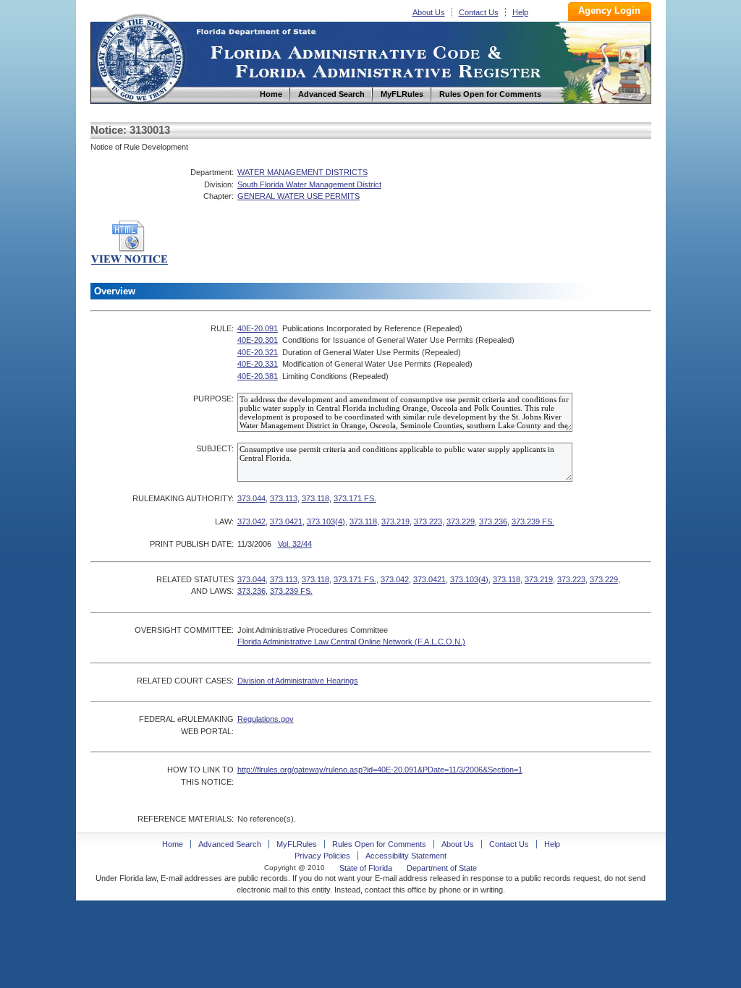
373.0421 (286, 521)
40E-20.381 (257, 376)
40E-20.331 (257, 363)
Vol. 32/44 (295, 544)
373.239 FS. (533, 521)
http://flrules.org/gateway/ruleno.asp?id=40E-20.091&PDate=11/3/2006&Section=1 (379, 769)
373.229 (460, 521)
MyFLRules (296, 844)
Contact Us (479, 12)
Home (140, 56)
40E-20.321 (257, 352)
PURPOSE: (213, 398)
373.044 (251, 498)
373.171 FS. (355, 498)
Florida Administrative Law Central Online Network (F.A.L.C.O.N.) (351, 641)
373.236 (493, 521)
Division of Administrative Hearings (297, 680)
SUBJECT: (215, 448)
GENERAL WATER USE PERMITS (298, 196)
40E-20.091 (257, 328)
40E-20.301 (257, 340)
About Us (428, 12)
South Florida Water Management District (309, 184)
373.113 (283, 498)
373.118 (315, 498)
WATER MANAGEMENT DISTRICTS (302, 172)
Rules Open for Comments (379, 844)
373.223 (428, 521)
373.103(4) (326, 521)
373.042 (251, 521)
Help (520, 12)
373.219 (395, 521)
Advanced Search (229, 844)
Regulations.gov (265, 719)
